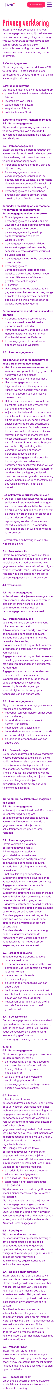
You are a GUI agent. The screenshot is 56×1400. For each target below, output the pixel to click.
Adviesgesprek (36, 4)
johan (25, 1178)
